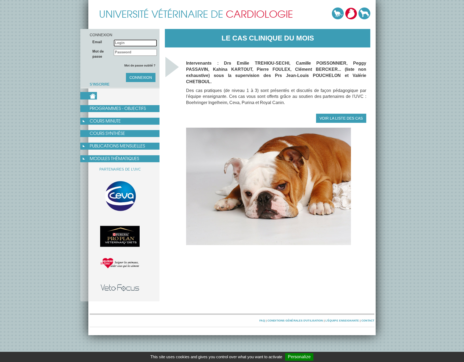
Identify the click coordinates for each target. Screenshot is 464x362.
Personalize (299, 356)
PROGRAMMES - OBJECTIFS (118, 108)
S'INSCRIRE (100, 84)
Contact (367, 320)
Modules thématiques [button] (114, 158)
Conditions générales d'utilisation (295, 320)
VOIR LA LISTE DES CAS (341, 118)
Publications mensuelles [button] (117, 146)
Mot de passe (98, 53)
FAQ (262, 320)
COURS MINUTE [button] (105, 121)
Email (97, 42)
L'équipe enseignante (342, 320)
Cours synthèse (107, 133)
